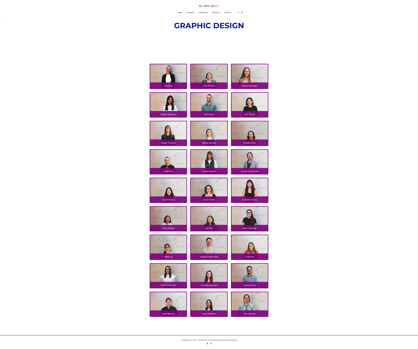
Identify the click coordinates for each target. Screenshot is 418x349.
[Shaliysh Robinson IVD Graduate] (168, 105)
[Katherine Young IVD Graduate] (249, 190)
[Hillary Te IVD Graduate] (168, 247)
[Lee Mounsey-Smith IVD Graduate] (249, 162)
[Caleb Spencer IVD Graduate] (168, 304)
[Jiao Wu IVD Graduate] (209, 219)
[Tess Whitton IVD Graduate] (209, 76)
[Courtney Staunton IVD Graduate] (209, 275)
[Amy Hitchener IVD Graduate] (209, 304)
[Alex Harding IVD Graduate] (249, 304)
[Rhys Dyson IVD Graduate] (209, 105)
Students (190, 12)
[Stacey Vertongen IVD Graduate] (249, 76)
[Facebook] (238, 12)
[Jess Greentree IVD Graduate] (249, 219)
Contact (227, 12)
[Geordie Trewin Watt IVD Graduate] (209, 247)
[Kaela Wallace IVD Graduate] (168, 219)
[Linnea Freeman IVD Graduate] (209, 162)
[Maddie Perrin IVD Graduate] (249, 133)
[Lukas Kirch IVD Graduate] (168, 162)
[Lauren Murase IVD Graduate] (168, 190)
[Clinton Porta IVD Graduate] (249, 275)
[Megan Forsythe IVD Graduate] (168, 133)
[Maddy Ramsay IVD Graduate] (209, 133)
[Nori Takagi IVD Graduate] (249, 105)
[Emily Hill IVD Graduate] (249, 247)
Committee (203, 12)
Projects (216, 12)
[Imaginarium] (209, 6)
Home (180, 12)
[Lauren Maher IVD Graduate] (209, 190)
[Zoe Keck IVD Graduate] (168, 76)
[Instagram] (241, 12)
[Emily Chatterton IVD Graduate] (168, 275)
